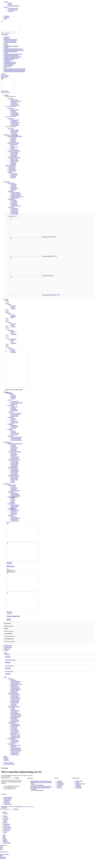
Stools (12, 501)
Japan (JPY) (11, 11)
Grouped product (15, 741)
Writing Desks (14, 465)
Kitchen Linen (14, 519)
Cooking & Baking (15, 518)
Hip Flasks (13, 432)
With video (13, 746)
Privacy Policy (79, 781)
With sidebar (14, 718)
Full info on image (15, 698)
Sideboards (13, 163)
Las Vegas (59, 787)
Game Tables (14, 155)
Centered (13, 709)
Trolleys (13, 145)
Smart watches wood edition (49, 294)
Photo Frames (14, 487)
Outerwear (13, 306)
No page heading (15, 682)
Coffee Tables (14, 156)
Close (1, 846)
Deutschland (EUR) (13, 9)
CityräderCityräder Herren (10, 42)
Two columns (14, 729)
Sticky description (15, 710)
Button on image (15, 701)
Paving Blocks (14, 209)
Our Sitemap (78, 787)
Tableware (13, 396)
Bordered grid (14, 685)
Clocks (5, 43)
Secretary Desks (14, 153)
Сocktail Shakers (15, 114)
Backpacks (13, 324)
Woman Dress (7, 800)
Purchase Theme (8, 804)
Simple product (14, 740)
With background (15, 688)
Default (13, 708)
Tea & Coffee (14, 175)
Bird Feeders (14, 409)
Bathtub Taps (14, 204)
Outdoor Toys (14, 410)
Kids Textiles (12, 168)
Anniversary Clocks (15, 101)
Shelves (13, 502)
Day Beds (13, 140)
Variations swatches (15, 749)
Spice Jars (13, 111)
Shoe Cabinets (14, 144)
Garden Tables (14, 208)
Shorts (12, 317)
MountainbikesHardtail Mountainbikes (13, 54)
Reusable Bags (14, 416)
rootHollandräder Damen (10, 62)
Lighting (6, 52)
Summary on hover (15, 694)
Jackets (12, 307)
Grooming (13, 428)
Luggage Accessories (16, 413)
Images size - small (15, 734)
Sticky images (14, 726)
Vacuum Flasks (14, 124)
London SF (59, 782)
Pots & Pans (14, 516)
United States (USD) (13, 8)
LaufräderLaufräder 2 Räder (10, 51)
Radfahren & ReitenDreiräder (11, 55)
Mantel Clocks (14, 100)
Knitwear (13, 331)
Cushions (13, 486)
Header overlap (14, 690)
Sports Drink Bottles (16, 438)
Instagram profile (8, 797)
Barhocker (6, 38)
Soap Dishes (14, 203)
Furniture (6, 47)
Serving (13, 398)
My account (14, 742)
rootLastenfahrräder (8, 64)
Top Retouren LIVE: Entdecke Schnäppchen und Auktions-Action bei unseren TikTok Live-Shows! (41, 788)
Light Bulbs (14, 514)
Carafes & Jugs (14, 421)
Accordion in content (16, 716)
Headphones (14, 425)
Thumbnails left (14, 724)
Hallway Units (14, 147)
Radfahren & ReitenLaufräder (11, 58)
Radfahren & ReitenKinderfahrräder (12, 56)
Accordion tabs (16, 714)
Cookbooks (14, 418)
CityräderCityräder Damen (10, 41)
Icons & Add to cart (15, 697)
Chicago (59, 786)
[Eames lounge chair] (26, 236)
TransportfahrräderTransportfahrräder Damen (14, 70)
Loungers (13, 499)
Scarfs (12, 340)
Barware (13, 394)
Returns (77, 782)
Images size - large (15, 736)
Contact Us (78, 785)
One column (14, 728)
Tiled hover (13, 705)
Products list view (15, 686)
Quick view (9, 562)
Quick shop (14, 704)
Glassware (13, 177)
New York (59, 781)
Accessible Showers (16, 205)
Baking (13, 420)
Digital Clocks (14, 104)
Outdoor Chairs (14, 211)
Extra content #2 (15, 721)
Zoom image (14, 733)
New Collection (8, 798)
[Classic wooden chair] (26, 256)
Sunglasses (13, 343)
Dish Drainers (14, 112)
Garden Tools (14, 406)
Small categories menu (16, 684)
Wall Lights (14, 511)
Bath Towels (14, 507)
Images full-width (15, 732)
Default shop (14, 692)
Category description (16, 689)
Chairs (12, 498)
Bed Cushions (14, 493)
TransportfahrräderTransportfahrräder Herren (14, 71)
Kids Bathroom (12, 169)
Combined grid (14, 730)
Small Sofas (13, 139)
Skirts (12, 332)
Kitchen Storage (15, 520)
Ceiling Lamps (14, 131)
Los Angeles (60, 785)
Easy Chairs (14, 187)
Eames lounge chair (47, 236)
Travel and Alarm (15, 105)
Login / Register (7, 842)
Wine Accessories (15, 433)
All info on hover (15, 700)
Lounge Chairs (14, 188)
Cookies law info (15, 754)
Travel (12, 325)
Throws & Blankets (15, 495)
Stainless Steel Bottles (16, 440)
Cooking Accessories (16, 193)
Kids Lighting (12, 167)
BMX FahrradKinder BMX (10, 39)
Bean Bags (13, 489)
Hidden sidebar (16, 681)
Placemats (13, 397)
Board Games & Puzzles (17, 402)
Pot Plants (13, 408)
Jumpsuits (13, 308)
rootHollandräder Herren (10, 63)
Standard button (15, 702)
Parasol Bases (14, 212)
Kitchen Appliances (15, 195)
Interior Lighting (15, 130)
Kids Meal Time (15, 401)
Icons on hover (14, 696)
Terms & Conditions (80, 783)
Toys (5, 67)
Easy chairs (13, 137)
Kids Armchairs (14, 470)
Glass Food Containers (16, 437)
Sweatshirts (13, 334)
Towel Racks (14, 201)
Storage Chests (14, 149)
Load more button (15, 751)
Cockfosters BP (60, 783)
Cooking (6, 45)
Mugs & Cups (14, 422)
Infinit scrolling (16, 750)
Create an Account (4, 854)
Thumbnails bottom (15, 725)
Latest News (78, 786)
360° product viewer (16, 745)
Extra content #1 (15, 720)
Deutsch (10, 3)
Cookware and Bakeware (17, 196)
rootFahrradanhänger (9, 59)
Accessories (7, 37)
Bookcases (13, 164)
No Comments (40, 785)
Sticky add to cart (15, 717)
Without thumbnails (15, 737)
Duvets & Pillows (15, 494)
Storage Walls (14, 161)
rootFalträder (7, 60)
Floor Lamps (14, 134)
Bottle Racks (14, 121)
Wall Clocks (14, 102)
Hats (12, 341)
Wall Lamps (14, 132)
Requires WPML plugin (13, 5)
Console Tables (14, 152)
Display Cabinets (15, 160)
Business (13, 326)
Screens (12, 148)
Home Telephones (15, 490)
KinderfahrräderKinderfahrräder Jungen (13, 48)
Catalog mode (14, 753)
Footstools (13, 141)
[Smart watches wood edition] (26, 294)
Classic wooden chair (48, 256)
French (9, 4)
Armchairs (13, 185)
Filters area (13, 680)
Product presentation (16, 747)
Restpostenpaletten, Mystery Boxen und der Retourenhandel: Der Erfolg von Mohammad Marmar (41, 782)
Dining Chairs (14, 173)
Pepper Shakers (14, 110)
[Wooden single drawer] (26, 275)
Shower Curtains (15, 505)
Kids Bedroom (12, 171)
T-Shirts (13, 315)
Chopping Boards (15, 122)
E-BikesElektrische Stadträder (11, 46)
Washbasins (14, 200)
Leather (13, 349)
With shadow (14, 712)
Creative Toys (14, 404)
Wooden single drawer (48, 275)
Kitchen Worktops (15, 192)
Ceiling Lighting (15, 510)
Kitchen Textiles (15, 197)
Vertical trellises (14, 213)
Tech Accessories (15, 414)
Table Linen (13, 176)
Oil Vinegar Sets (15, 120)
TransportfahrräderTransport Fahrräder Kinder (15, 68)
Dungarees (13, 316)
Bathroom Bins (14, 506)
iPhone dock (10, 566)
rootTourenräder (8, 66)
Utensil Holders (14, 115)
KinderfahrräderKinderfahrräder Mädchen (14, 50)
